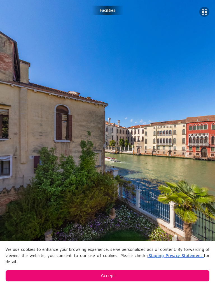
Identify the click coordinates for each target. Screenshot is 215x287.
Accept (107, 275)
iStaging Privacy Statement (175, 255)
